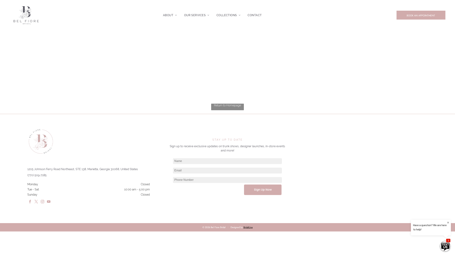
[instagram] (42, 202)
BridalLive (248, 227)
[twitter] (36, 202)
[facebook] (30, 202)
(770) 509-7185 (37, 175)
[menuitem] (170, 15)
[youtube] (48, 202)
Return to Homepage (227, 105)
